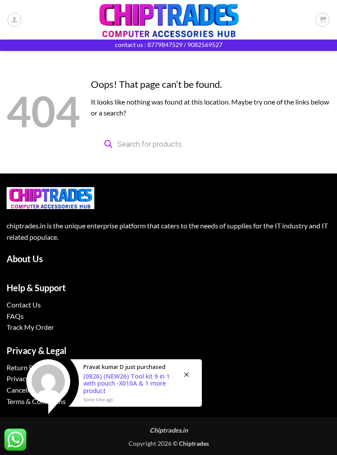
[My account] (14, 20)
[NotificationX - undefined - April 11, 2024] (114, 394)
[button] (322, 20)
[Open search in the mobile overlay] (210, 144)
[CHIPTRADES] (168, 20)
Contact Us (24, 304)
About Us (25, 258)
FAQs (15, 316)
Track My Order (30, 327)
